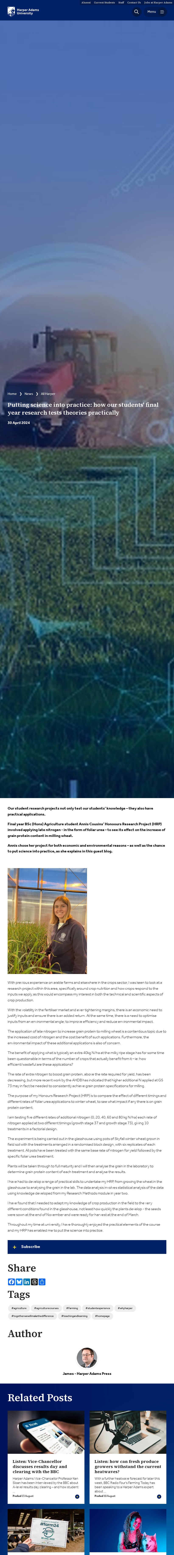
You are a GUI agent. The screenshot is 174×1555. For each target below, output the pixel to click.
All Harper (48, 394)
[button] (137, 12)
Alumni (86, 2)
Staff (121, 2)
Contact (134, 2)
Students (104, 2)
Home (12, 394)
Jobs (158, 2)
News (29, 394)
